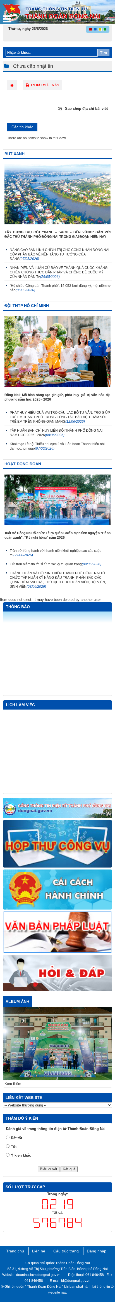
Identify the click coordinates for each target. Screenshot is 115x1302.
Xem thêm (12, 1084)
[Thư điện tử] (57, 844)
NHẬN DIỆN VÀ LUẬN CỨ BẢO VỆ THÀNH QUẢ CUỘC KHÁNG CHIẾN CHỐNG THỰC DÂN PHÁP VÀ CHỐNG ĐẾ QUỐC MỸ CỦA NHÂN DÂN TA (58, 272)
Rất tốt (16, 1138)
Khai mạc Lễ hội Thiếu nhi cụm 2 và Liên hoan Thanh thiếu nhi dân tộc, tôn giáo (57, 446)
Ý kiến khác (21, 1155)
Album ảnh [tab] (17, 1001)
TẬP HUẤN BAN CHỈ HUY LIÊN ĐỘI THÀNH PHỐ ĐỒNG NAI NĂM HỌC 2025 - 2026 (56, 433)
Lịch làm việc (20, 705)
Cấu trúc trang (66, 1251)
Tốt (13, 1147)
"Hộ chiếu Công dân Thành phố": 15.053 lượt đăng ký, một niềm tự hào (60, 288)
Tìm (103, 52)
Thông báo (18, 606)
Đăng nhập (96, 1251)
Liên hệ (38, 1251)
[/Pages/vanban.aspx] (57, 932)
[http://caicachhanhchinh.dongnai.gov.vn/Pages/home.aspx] (57, 889)
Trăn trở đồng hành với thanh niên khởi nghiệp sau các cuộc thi (55, 553)
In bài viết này (44, 85)
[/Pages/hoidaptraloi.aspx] (57, 973)
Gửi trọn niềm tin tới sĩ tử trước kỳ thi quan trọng (55, 564)
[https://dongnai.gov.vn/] (57, 808)
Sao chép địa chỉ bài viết (86, 108)
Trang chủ (15, 1251)
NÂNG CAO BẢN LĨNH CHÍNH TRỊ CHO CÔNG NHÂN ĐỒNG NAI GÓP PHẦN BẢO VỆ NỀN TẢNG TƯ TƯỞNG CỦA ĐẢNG (59, 254)
